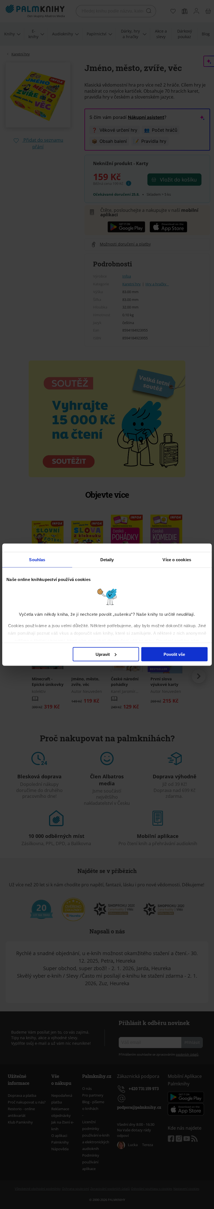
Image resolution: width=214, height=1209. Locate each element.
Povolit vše (174, 654)
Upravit (103, 654)
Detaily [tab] (107, 559)
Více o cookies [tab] (176, 559)
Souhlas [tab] (37, 559)
